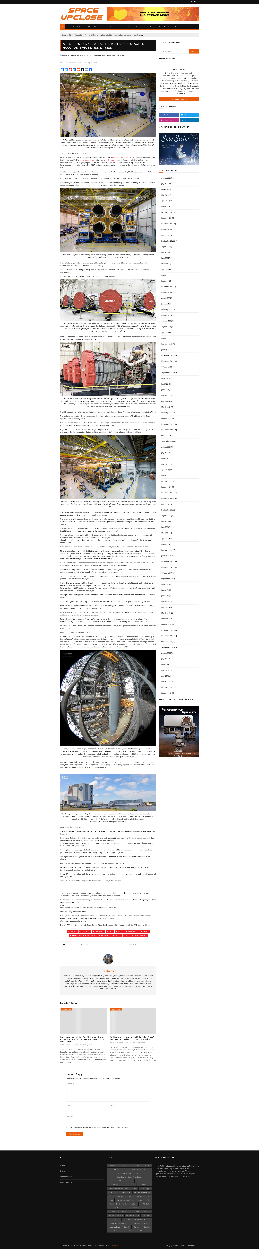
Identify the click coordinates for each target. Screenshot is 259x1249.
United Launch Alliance (137, 1231)
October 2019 (166, 573)
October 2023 (166, 321)
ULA (115, 1231)
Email (113, 1106)
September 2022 (167, 372)
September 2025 (167, 241)
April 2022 (165, 401)
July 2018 (164, 659)
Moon (120, 931)
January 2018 (166, 693)
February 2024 (166, 310)
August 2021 (166, 447)
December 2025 (167, 224)
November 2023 (167, 315)
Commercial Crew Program (120, 1181)
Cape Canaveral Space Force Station (129, 1177)
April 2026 (165, 201)
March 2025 (165, 275)
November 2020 (167, 498)
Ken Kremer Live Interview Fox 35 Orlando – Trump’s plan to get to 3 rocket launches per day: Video (132, 1038)
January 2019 (166, 624)
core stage (98, 931)
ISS (135, 1189)
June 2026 (165, 189)
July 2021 (164, 453)
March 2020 (165, 544)
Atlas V (146, 1165)
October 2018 (166, 641)
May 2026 (165, 195)
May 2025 (165, 264)
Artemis (72, 931)
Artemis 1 (85, 931)
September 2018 (167, 647)
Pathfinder (105, 935)
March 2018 (165, 682)
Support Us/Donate (134, 27)
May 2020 (165, 533)
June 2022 (165, 390)
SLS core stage (139, 935)
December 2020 (167, 493)
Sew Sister (122, 27)
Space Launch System (87, 160)
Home (68, 27)
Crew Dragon (143, 1181)
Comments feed (66, 1177)
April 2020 (165, 538)
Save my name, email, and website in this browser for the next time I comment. (99, 1127)
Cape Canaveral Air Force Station (129, 1173)
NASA (145, 931)
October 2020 (166, 504)
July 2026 (164, 184)
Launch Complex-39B (142, 1196)
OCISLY (115, 1208)
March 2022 (165, 407)
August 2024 (166, 298)
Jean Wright (145, 1189)
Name (70, 1106)
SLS (127, 935)
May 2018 (165, 670)
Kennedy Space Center (142, 1192)
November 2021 (167, 430)
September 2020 (167, 510)
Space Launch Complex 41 (119, 1223)
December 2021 (167, 424)
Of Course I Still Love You (137, 1208)
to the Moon (110, 160)
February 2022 (166, 412)
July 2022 (164, 384)
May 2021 (165, 464)
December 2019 (167, 561)
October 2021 (166, 435)
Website (70, 1116)
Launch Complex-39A (123, 1196)
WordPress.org (66, 1182)
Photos (170, 27)
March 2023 (165, 338)
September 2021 (167, 441)
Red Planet (146, 1215)
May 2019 (165, 601)
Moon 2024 (132, 931)
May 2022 (165, 395)
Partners (178, 27)
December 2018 (167, 630)
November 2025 (167, 229)
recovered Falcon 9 (116, 1215)
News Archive (77, 27)
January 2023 (166, 350)
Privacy (167, 1245)
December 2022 (167, 355)
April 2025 (165, 269)
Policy (175, 1245)
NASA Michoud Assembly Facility (83, 935)
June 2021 (165, 458)
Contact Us (147, 27)
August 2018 (166, 653)
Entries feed (64, 1171)
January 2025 (166, 281)
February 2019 (166, 619)
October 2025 (166, 235)
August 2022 (166, 378)
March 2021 (165, 475)
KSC (110, 931)
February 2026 (166, 212)
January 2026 (166, 218)
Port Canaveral (141, 1212)
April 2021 (165, 470)
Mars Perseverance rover (125, 1200)
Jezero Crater (113, 1192)
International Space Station (119, 1189)
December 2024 (167, 287)
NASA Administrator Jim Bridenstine (122, 1204)
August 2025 (166, 246)
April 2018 (165, 676)
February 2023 (166, 344)
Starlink (147, 1227)
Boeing (116, 1169)
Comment (71, 1083)
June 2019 (165, 596)
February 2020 (166, 550)
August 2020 (166, 516)
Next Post (132, 945)
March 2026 (165, 206)
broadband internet (138, 1169)
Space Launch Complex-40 (136, 1219)
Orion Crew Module (119, 1212)
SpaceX (126, 1227)
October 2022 (166, 367)
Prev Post (84, 945)
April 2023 (165, 332)
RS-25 (117, 935)
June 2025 (165, 258)
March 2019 (165, 613)
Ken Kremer (94, 63)
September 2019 (167, 579)
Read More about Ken (179, 99)
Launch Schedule (160, 27)
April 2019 (165, 607)
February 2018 (166, 687)
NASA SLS (145, 1204)
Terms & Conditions (188, 1245)
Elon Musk (115, 1185)
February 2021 (166, 481)
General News (66, 1009)
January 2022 (166, 418)
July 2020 (164, 521)
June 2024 (165, 304)
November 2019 (167, 567)
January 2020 (166, 556)
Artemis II (136, 1165)
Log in (62, 1165)
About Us (88, 27)
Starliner (137, 1227)
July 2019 (164, 590)
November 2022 (167, 361)
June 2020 (165, 527)
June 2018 (165, 664)
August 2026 (166, 178)
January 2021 (166, 487)
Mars (111, 1200)
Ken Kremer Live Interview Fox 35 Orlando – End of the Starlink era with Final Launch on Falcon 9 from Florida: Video (82, 1039)
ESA (130, 1185)
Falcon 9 (144, 1185)
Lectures (113, 27)
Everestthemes (113, 1245)
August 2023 (166, 327)
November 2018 (167, 636)
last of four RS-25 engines (122, 157)
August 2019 (166, 584)
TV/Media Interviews (100, 27)
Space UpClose (114, 1227)
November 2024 (167, 292)
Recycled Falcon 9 (132, 1215)
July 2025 (164, 252)
